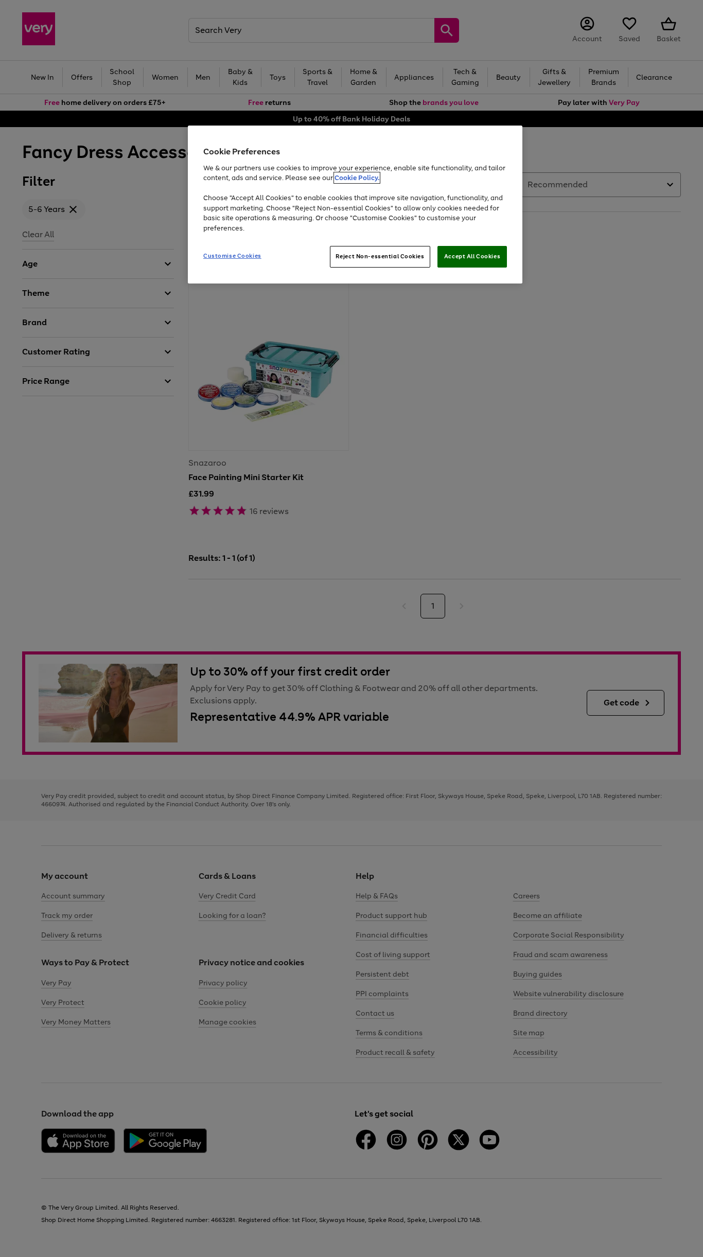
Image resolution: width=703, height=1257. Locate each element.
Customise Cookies (232, 256)
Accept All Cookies (472, 256)
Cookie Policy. (357, 178)
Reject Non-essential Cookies (380, 256)
